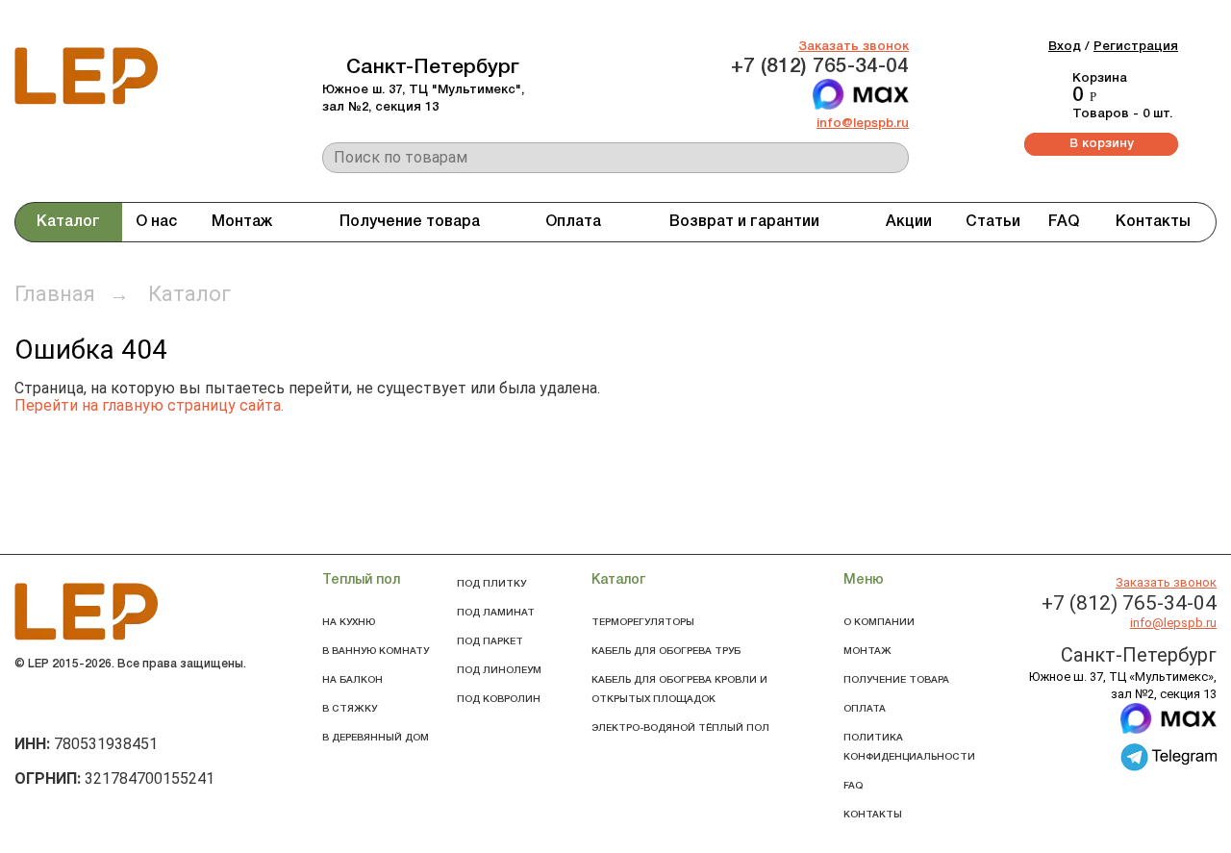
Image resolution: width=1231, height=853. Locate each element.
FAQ (1063, 222)
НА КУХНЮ (348, 622)
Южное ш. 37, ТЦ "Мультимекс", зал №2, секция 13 (423, 99)
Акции (909, 222)
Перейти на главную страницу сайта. (149, 405)
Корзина (1099, 78)
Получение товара (409, 222)
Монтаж (242, 222)
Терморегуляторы (642, 622)
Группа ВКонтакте (34, 704)
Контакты (1153, 222)
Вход (1064, 46)
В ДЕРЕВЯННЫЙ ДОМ (375, 738)
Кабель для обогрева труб (666, 651)
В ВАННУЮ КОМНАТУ (375, 651)
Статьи (993, 222)
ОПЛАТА (864, 709)
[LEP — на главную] (86, 105)
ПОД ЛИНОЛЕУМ (499, 670)
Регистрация (1135, 46)
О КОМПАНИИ (879, 622)
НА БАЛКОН (352, 680)
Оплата (573, 222)
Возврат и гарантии (744, 222)
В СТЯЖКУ (349, 709)
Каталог (68, 222)
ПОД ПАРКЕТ (490, 642)
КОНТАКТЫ (872, 815)
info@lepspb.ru (862, 123)
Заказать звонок (853, 46)
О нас (156, 222)
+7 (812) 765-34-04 (820, 67)
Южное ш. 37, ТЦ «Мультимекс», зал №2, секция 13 (1123, 685)
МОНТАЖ (867, 651)
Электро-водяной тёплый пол (680, 728)
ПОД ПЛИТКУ (491, 584)
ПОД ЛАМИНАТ (496, 613)
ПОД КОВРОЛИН (498, 699)
